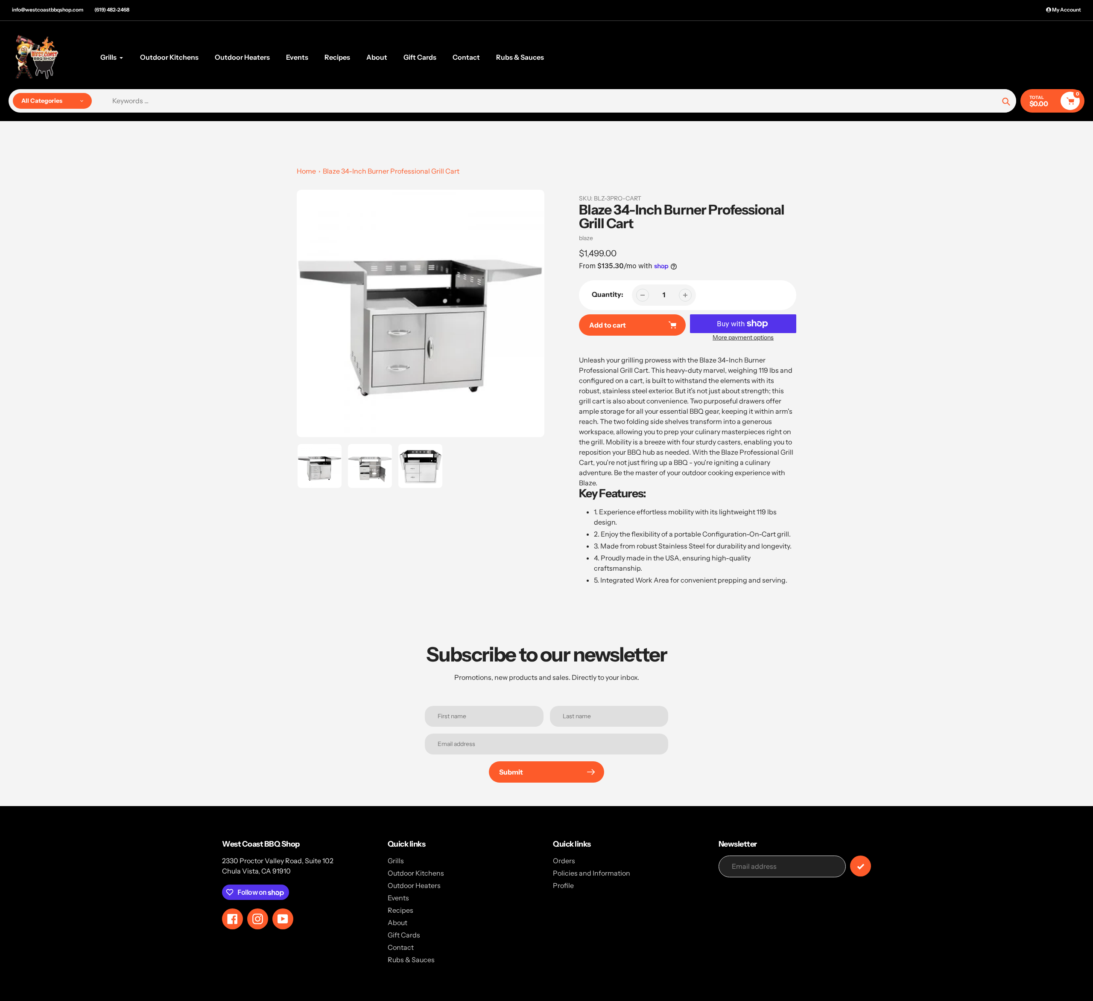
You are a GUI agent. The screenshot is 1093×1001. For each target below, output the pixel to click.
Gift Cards (404, 935)
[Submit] (860, 866)
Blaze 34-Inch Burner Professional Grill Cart (391, 171)
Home (306, 171)
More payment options (743, 337)
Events (398, 898)
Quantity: (607, 294)
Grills (396, 860)
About (397, 922)
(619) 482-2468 (111, 9)
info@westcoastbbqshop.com (47, 9)
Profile (563, 885)
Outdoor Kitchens (416, 873)
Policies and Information (591, 873)
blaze (586, 238)
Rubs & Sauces (411, 959)
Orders (564, 860)
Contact (401, 947)
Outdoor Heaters (414, 885)
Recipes (400, 910)
